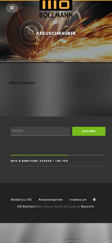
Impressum (77, 199)
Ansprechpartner (51, 199)
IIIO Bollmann (27, 206)
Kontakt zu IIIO (21, 199)
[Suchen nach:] (40, 131)
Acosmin (87, 206)
